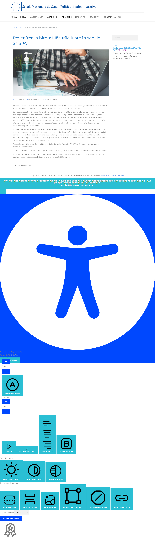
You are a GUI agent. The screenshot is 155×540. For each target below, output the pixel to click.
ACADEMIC (52, 17)
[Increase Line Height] (6, 401)
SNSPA (23, 17)
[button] (3, 191)
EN (119, 17)
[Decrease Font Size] (6, 371)
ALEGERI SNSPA (37, 17)
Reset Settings (11, 518)
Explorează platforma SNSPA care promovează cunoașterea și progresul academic (127, 56)
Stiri (42, 99)
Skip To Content (7, 513)
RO (115, 17)
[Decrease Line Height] (6, 411)
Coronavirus (34, 99)
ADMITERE (67, 17)
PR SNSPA (54, 99)
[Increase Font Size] (6, 361)
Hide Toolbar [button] (10, 360)
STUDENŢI (94, 17)
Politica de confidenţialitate (112, 175)
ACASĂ (14, 17)
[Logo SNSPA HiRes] (53, 7)
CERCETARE (80, 17)
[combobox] (77, 183)
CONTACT (108, 17)
